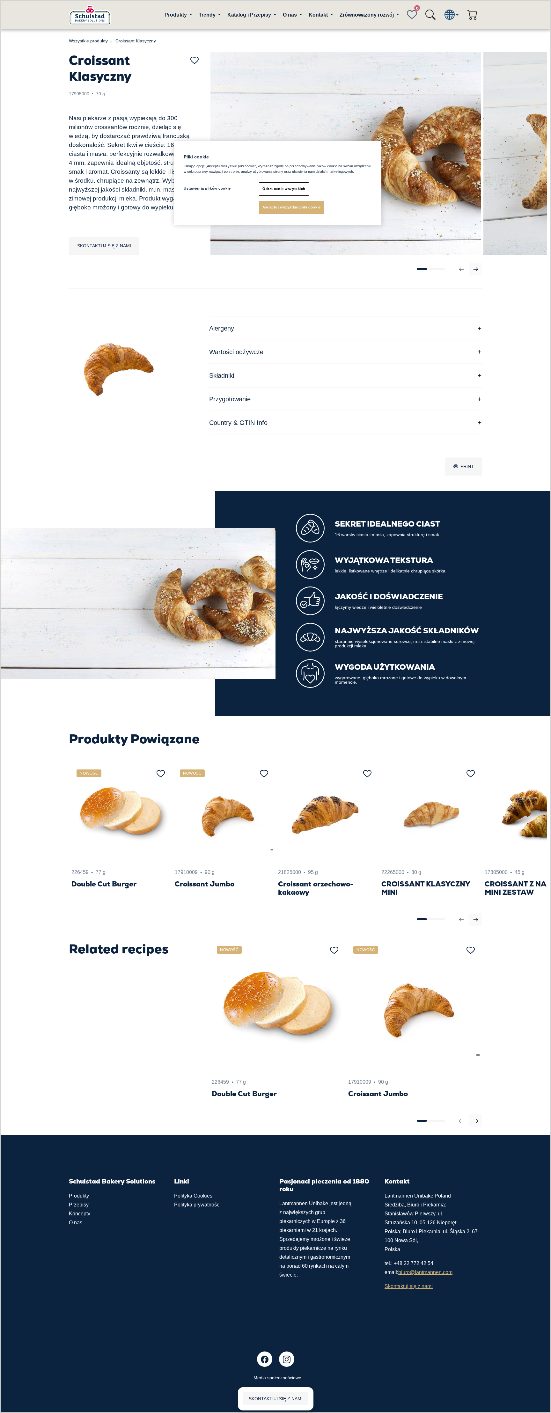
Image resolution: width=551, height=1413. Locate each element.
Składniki (221, 375)
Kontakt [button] (319, 15)
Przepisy (79, 1204)
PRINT (467, 466)
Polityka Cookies (193, 1195)
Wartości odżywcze (236, 351)
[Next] (475, 269)
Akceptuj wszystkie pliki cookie (291, 207)
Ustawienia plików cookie (207, 188)
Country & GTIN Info (238, 422)
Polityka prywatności (197, 1204)
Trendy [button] (208, 15)
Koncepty (79, 1213)
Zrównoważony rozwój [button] (367, 15)
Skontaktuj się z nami (104, 245)
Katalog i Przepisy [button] (249, 15)
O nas (75, 1222)
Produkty (79, 1195)
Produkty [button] (176, 15)
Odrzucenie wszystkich (283, 189)
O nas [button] (290, 15)
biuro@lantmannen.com (425, 1272)
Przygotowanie (230, 399)
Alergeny (221, 328)
